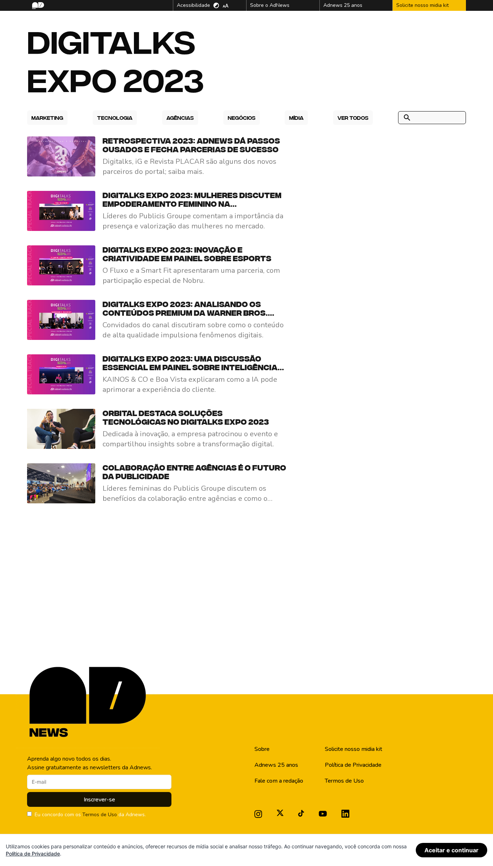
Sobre (262, 749)
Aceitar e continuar (451, 850)
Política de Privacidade (353, 765)
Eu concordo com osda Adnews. (90, 814)
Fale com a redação (278, 781)
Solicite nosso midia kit (353, 749)
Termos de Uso (99, 814)
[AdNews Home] (37, 5)
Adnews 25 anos (276, 765)
